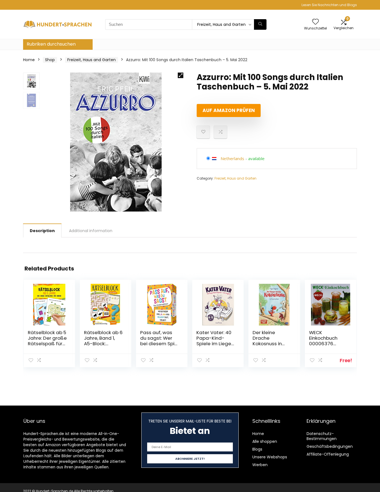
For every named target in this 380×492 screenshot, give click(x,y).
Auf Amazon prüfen (229, 110)
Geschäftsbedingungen (330, 446)
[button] (180, 75)
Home (29, 60)
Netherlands (232, 158)
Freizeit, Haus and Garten (91, 60)
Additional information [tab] (90, 230)
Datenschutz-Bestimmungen (322, 436)
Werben (260, 465)
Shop (50, 60)
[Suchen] (260, 24)
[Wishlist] (315, 22)
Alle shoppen (264, 441)
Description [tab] (42, 230)
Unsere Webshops (269, 457)
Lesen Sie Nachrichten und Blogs (329, 5)
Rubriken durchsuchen (51, 44)
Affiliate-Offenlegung (328, 454)
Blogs (257, 449)
